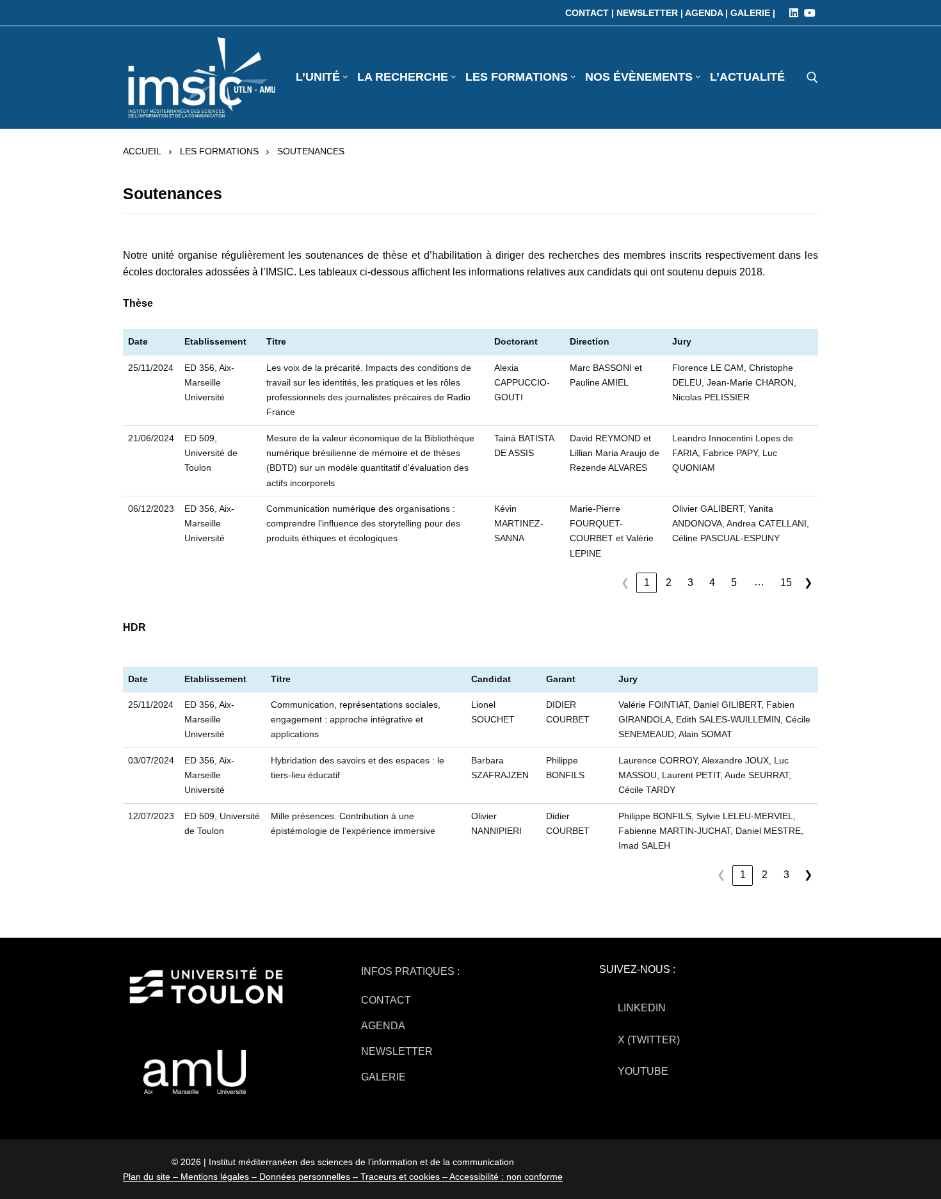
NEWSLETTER (397, 1051)
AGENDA (383, 1025)
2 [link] (669, 582)
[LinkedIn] (793, 12)
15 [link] (786, 582)
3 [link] (690, 582)
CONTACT (386, 1000)
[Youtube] (809, 12)
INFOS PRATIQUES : (410, 971)
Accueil (142, 151)
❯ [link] (808, 582)
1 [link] (647, 582)
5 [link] (734, 582)
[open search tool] (812, 77)
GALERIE (383, 1077)
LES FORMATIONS (219, 151)
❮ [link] (625, 582)
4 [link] (712, 582)
